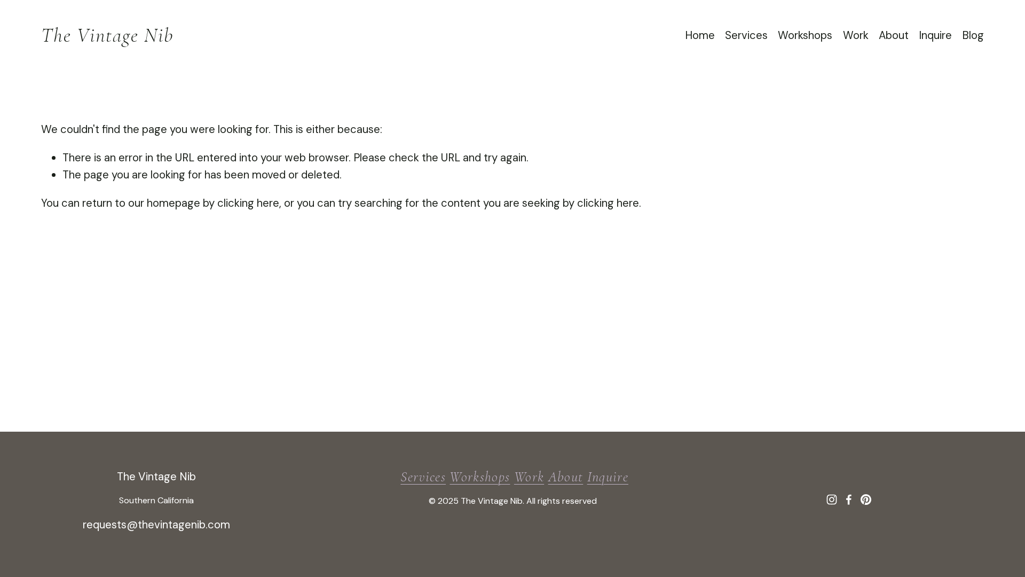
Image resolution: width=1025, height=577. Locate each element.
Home (700, 35)
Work (856, 35)
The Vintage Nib (107, 35)
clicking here (248, 203)
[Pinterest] (866, 499)
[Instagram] (831, 499)
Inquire (935, 35)
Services (746, 35)
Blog (973, 35)
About (894, 35)
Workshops (805, 35)
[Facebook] (848, 499)
